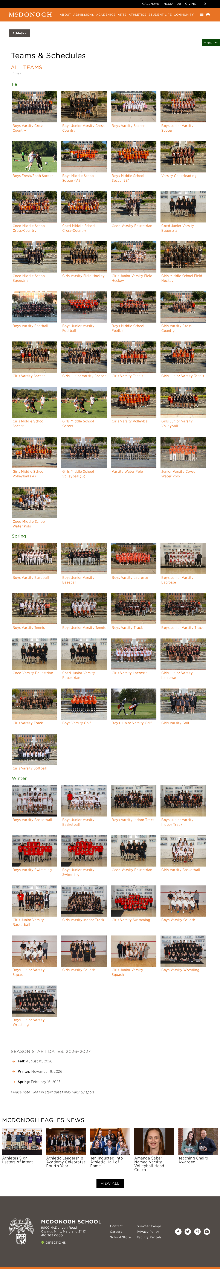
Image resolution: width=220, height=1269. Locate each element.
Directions (56, 1242)
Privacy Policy (148, 1231)
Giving (190, 3)
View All (110, 1183)
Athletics (19, 33)
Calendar (150, 3)
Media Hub (172, 3)
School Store (120, 1237)
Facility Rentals (149, 1237)
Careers (116, 1231)
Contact (116, 1226)
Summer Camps (149, 1226)
